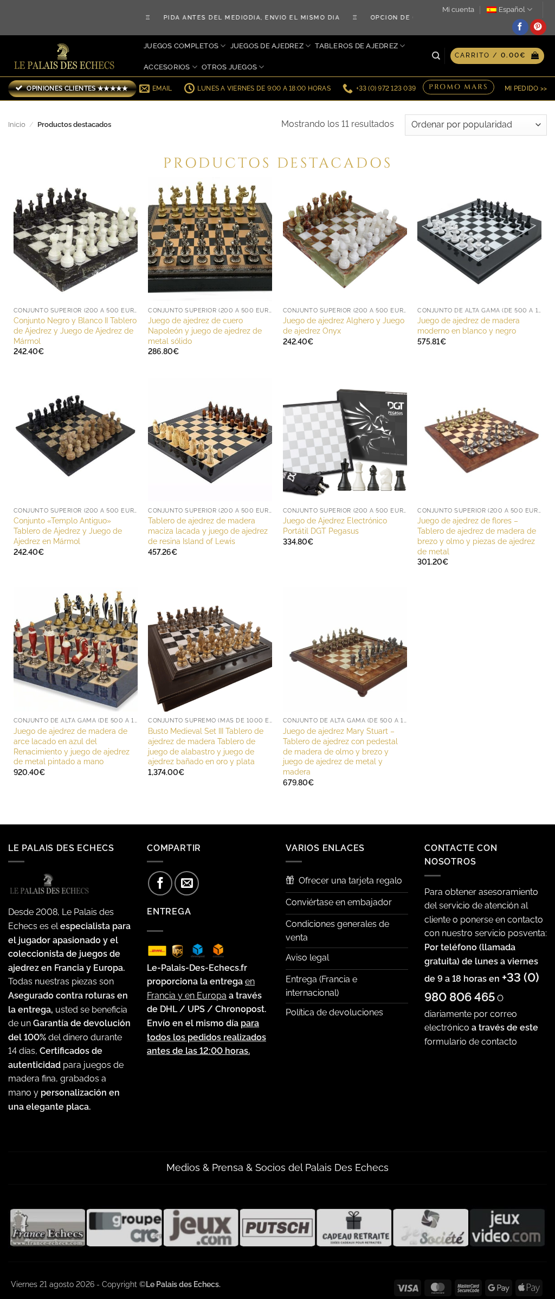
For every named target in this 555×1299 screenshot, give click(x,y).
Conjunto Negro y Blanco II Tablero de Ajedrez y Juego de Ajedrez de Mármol (75, 330)
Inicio (16, 124)
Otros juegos (229, 67)
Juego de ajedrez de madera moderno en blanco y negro (468, 325)
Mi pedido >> (526, 88)
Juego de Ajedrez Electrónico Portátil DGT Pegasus (335, 525)
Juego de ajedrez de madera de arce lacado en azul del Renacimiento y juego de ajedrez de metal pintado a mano (72, 746)
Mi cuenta (458, 9)
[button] (497, 56)
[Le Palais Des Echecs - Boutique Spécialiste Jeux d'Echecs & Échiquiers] (66, 56)
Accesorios (167, 67)
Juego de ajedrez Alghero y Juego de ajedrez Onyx (343, 325)
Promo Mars (458, 88)
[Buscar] (436, 56)
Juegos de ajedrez (267, 46)
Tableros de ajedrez (356, 46)
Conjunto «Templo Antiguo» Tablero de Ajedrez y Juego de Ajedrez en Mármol (68, 530)
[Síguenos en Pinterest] (538, 27)
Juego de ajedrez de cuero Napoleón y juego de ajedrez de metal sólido (205, 330)
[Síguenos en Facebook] (520, 27)
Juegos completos (181, 46)
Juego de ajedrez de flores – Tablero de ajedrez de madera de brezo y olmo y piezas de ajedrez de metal (476, 535)
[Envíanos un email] (187, 883)
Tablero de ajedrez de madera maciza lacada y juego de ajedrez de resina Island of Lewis (208, 530)
